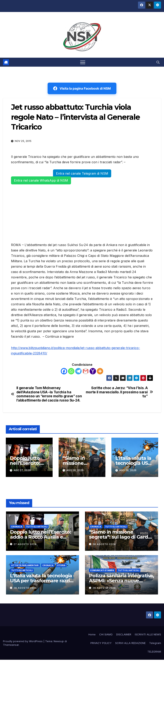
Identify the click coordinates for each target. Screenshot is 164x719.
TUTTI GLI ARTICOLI (36, 526)
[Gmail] (85, 371)
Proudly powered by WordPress (23, 641)
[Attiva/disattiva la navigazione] (83, 62)
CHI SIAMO (106, 634)
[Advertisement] (82, 213)
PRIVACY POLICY (101, 643)
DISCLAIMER (123, 634)
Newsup (59, 641)
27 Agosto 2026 (25, 544)
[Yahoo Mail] (93, 371)
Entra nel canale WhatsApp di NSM (41, 180)
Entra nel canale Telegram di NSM (82, 173)
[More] (100, 371)
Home (92, 634)
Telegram (155, 643)
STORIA (61, 565)
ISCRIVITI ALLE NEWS (148, 634)
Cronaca (16, 526)
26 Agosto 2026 (104, 544)
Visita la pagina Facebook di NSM (85, 88)
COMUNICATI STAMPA (102, 570)
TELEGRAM (154, 651)
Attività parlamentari (25, 565)
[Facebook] (64, 371)
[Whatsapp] (71, 371)
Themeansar (11, 644)
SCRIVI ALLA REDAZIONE (130, 643)
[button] (158, 62)
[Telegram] (78, 371)
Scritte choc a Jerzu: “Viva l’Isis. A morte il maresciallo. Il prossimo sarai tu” (117, 392)
